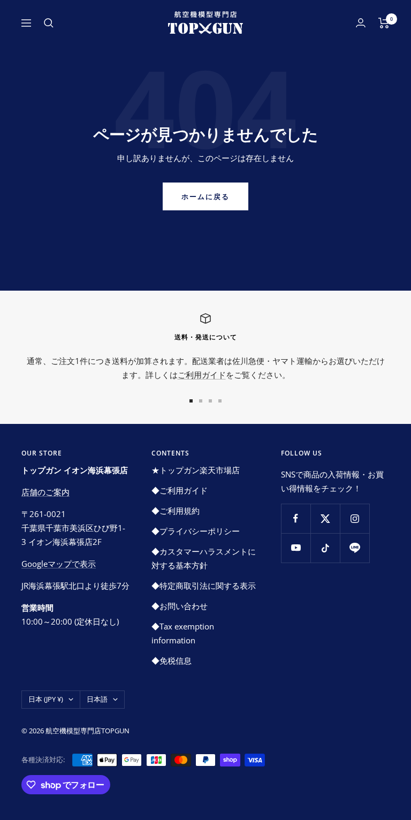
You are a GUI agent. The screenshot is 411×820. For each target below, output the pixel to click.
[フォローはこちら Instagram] (354, 518)
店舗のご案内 (45, 492)
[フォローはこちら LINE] (354, 548)
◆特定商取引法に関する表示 (203, 585)
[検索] (49, 23)
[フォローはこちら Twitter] (325, 518)
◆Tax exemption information (182, 633)
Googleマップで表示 (58, 563)
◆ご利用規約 (175, 510)
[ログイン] (361, 22)
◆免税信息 (171, 660)
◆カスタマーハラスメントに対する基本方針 (203, 558)
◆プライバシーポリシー (195, 531)
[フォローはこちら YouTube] (295, 548)
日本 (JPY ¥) (45, 699)
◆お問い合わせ (179, 606)
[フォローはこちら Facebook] (295, 518)
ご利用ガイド (202, 374)
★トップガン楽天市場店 (195, 470)
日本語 (97, 699)
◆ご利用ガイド (179, 490)
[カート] (384, 23)
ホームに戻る (205, 196)
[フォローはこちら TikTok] (325, 548)
